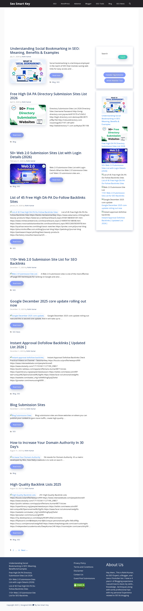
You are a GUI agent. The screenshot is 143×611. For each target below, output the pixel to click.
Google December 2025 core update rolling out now (48, 303)
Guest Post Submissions (84, 578)
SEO (54, 3)
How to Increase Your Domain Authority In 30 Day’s (47, 444)
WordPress (65, 3)
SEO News (120, 3)
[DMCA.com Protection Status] (79, 588)
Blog (110, 3)
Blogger (88, 3)
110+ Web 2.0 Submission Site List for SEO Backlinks (43, 261)
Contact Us (78, 574)
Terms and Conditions (83, 567)
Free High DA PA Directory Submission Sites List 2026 (48, 96)
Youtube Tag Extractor (114, 75)
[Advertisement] (71, 24)
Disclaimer (78, 570)
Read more (56, 75)
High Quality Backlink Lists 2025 (35, 484)
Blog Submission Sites (27, 404)
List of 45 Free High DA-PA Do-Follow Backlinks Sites (47, 199)
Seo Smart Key (20, 3)
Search (105, 53)
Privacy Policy (80, 563)
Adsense (77, 3)
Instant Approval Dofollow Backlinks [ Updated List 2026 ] (47, 345)
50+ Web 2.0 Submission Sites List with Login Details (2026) (45, 155)
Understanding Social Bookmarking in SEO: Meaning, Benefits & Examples (45, 50)
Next (24, 550)
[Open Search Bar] (130, 3)
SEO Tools (100, 3)
